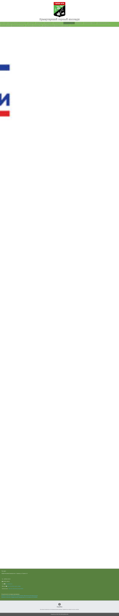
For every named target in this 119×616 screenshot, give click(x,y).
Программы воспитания (6, 433)
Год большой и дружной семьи (8, 440)
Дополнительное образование (18, 25)
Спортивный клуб (87, 23)
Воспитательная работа (68, 23)
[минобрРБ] (9, 457)
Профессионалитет (50, 25)
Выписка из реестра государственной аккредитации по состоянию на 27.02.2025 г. (20, 597)
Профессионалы (78, 23)
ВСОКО (43, 25)
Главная (2, 23)
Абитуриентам (31, 23)
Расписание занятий (57, 23)
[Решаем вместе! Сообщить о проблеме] (9, 554)
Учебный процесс (47, 23)
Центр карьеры (65, 25)
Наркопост (4, 439)
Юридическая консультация (7, 437)
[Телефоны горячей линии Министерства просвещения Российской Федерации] (9, 514)
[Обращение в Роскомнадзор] (9, 490)
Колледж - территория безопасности (9, 430)
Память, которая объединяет (9, 420)
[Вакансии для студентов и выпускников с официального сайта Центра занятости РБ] (9, 486)
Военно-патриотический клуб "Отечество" (10, 428)
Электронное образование (5, 25)
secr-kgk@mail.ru (9, 583)
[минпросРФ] (9, 450)
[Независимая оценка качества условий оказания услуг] (17, 533)
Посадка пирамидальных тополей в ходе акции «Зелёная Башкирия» (17, 419)
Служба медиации (5, 434)
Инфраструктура (39, 23)
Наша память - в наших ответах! (9, 422)
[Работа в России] (9, 480)
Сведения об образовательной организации (17, 23)
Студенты (93, 23)
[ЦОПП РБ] (9, 473)
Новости (6, 23)
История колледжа (37, 25)
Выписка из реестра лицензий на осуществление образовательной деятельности (20, 595)
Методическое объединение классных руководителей (12, 431)
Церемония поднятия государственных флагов (12, 417)
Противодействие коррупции (103, 23)
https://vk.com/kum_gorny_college (14, 586)
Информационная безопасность (8, 436)
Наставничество (29, 25)
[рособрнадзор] (11, 465)
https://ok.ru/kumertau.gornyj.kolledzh (16, 588)
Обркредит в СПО (58, 25)
